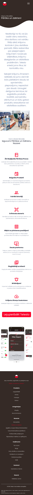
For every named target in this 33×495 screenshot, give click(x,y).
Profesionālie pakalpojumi (16, 434)
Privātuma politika (16, 457)
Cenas (16, 394)
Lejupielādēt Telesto (16, 314)
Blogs (16, 448)
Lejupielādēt (16, 391)
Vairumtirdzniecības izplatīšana (16, 431)
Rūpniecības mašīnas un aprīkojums (16, 436)
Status (16, 400)
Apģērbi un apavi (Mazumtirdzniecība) (16, 428)
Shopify (17, 410)
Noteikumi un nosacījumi (16, 454)
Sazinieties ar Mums (16, 469)
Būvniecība (16, 422)
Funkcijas (16, 397)
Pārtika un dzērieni (17, 425)
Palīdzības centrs (16, 479)
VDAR (16, 460)
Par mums (16, 445)
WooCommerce (16, 413)
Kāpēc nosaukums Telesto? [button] (16, 383)
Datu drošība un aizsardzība (16, 451)
